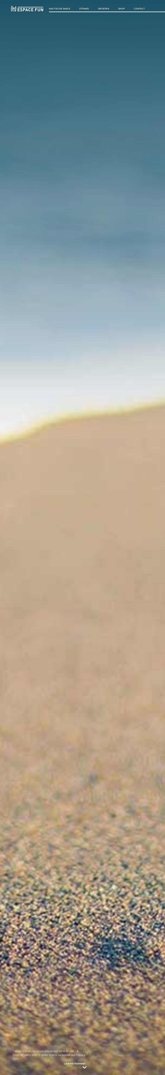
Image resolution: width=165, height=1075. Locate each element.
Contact (139, 8)
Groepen (103, 8)
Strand (84, 8)
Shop (121, 8)
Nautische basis (59, 8)
